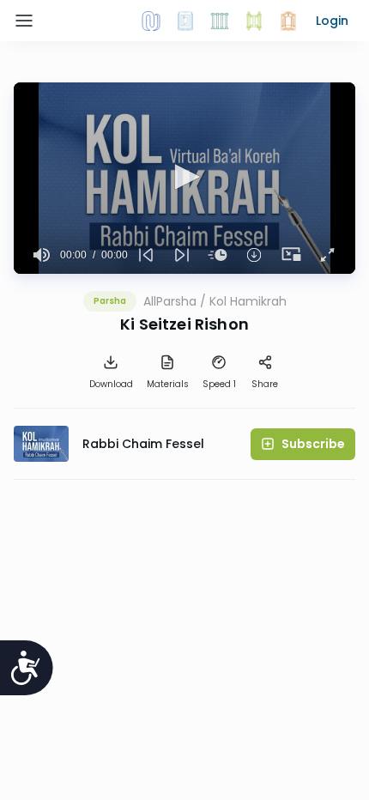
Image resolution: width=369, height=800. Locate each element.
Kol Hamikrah (248, 301)
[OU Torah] (151, 20)
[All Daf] (288, 20)
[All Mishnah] (185, 20)
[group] (42, 255)
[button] (332, 20)
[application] (184, 178)
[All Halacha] (219, 20)
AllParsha (170, 301)
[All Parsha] (254, 20)
